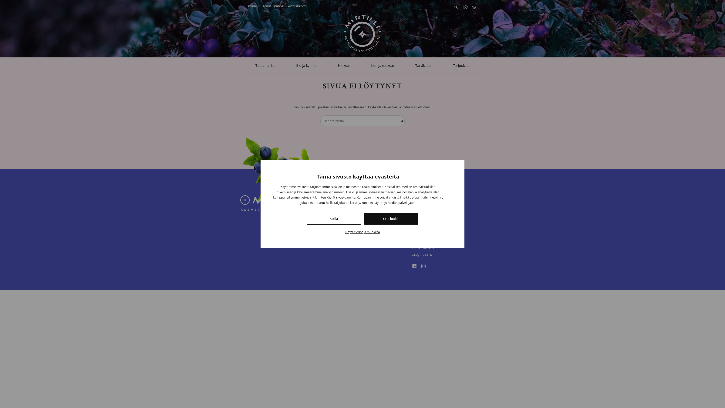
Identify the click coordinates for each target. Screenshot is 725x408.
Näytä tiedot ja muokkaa (362, 232)
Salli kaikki (391, 219)
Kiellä (334, 219)
